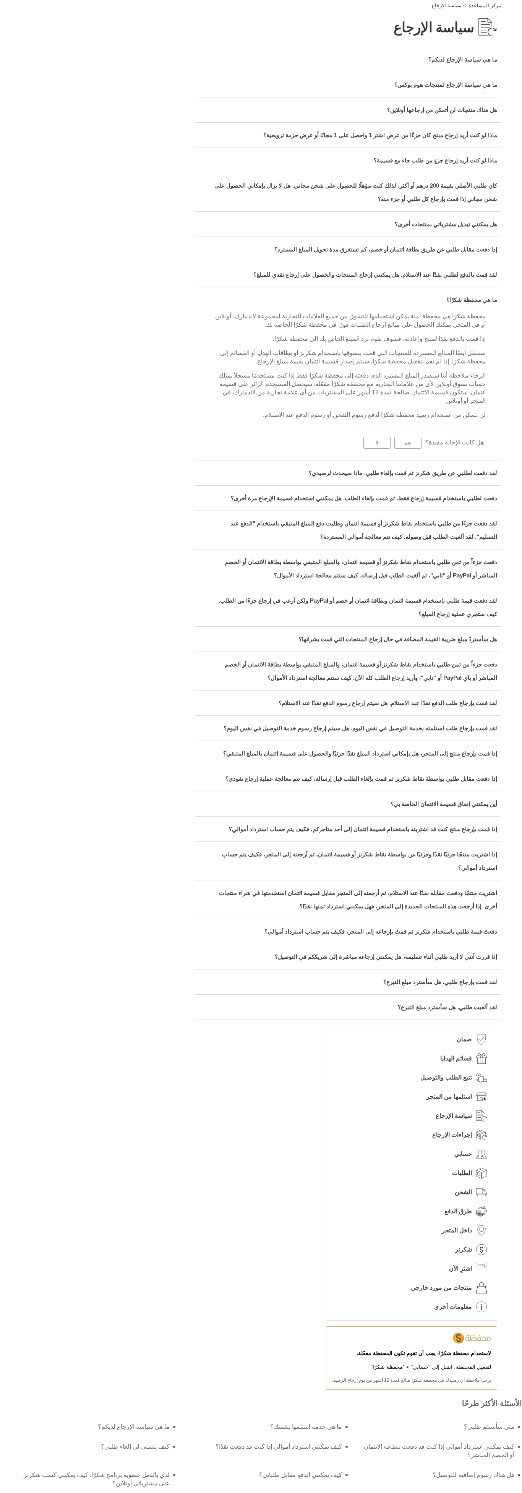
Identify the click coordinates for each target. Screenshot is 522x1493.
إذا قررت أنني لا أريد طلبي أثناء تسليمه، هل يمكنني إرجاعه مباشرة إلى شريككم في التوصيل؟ (386, 956)
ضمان (464, 1039)
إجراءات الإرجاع (452, 1135)
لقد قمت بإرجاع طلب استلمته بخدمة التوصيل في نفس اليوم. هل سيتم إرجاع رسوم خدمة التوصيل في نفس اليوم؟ (360, 728)
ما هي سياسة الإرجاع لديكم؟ (462, 59)
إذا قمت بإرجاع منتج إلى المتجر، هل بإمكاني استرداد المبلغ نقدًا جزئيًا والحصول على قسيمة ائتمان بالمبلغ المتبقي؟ (360, 753)
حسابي (463, 1154)
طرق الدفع (458, 1211)
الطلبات (462, 1173)
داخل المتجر (457, 1230)
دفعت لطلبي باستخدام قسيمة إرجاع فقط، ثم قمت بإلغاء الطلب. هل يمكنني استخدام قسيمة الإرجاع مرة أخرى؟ (364, 498)
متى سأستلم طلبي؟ (489, 1426)
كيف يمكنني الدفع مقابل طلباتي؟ (300, 1475)
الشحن (463, 1192)
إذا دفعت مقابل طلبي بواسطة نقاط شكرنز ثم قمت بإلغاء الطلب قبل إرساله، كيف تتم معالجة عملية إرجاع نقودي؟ (361, 778)
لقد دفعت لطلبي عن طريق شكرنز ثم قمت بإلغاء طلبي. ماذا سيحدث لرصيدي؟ (403, 473)
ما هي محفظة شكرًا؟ (471, 300)
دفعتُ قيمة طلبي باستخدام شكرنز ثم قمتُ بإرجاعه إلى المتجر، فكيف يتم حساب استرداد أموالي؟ (380, 931)
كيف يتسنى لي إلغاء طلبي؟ (135, 1446)
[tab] (348, 59)
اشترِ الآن (460, 1268)
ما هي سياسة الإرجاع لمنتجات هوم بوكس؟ (445, 84)
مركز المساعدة (485, 5)
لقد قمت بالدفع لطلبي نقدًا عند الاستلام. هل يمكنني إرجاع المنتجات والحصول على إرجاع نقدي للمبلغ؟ (375, 274)
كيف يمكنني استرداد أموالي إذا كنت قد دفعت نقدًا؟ (279, 1446)
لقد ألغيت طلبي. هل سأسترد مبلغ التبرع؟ (447, 1007)
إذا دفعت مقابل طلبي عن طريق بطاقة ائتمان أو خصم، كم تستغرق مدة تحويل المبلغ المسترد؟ (385, 249)
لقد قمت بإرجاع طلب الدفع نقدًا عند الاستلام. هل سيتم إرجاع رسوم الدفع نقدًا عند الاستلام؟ (388, 703)
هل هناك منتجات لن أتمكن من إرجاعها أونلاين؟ (442, 110)
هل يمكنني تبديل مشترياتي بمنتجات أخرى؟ (446, 224)
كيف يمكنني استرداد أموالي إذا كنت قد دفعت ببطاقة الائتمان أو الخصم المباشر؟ (439, 1450)
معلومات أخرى (453, 1306)
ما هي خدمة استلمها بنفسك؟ (306, 1426)
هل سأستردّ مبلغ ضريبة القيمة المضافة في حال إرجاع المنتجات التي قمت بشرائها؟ (398, 639)
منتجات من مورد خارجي (441, 1287)
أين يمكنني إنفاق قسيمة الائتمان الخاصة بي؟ (444, 804)
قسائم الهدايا (456, 1058)
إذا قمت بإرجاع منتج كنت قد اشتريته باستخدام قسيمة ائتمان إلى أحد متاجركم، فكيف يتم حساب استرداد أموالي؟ (363, 829)
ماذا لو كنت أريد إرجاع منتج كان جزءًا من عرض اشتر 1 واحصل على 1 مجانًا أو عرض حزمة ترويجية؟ (380, 135)
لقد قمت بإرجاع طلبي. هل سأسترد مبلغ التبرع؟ (440, 982)
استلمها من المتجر (449, 1096)
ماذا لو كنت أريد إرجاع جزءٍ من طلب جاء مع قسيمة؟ (435, 160)
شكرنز (463, 1249)
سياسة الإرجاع (447, 5)
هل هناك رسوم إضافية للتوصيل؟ (473, 1475)
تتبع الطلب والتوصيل (446, 1077)
